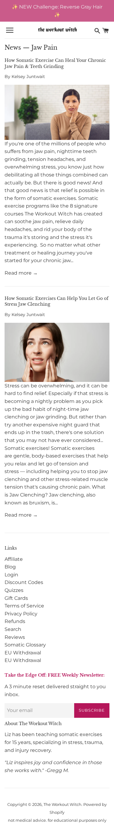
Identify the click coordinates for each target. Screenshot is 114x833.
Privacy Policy (21, 614)
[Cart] (105, 30)
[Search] (97, 30)
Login (11, 575)
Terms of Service (24, 606)
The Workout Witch (62, 804)
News (13, 47)
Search (13, 629)
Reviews (15, 637)
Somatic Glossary (25, 645)
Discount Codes (24, 582)
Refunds (15, 621)
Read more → (21, 273)
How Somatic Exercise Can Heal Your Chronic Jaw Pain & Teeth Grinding (55, 63)
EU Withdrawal (23, 653)
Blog (10, 567)
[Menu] (9, 30)
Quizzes (14, 590)
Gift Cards (16, 598)
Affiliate (14, 559)
